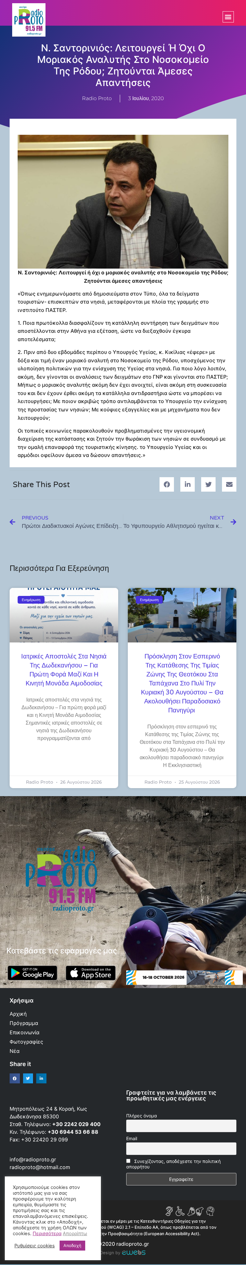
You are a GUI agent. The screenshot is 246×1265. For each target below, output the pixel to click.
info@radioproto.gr (33, 1159)
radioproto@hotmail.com (41, 1167)
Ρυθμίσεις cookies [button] (34, 1246)
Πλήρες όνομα (141, 1115)
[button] (228, 16)
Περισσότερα (47, 1233)
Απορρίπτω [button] (75, 1233)
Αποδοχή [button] (72, 1245)
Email (131, 1138)
